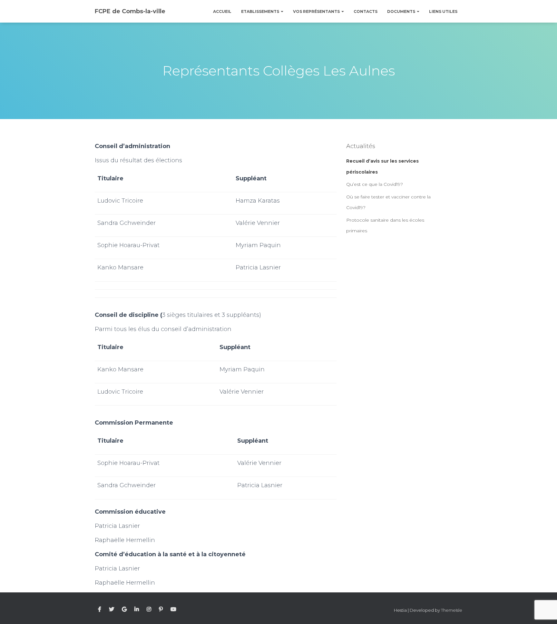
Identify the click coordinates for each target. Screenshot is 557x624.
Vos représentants (317, 11)
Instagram (148, 609)
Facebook (99, 609)
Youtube (173, 609)
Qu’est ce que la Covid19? (374, 184)
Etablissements (260, 11)
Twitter (111, 609)
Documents (401, 11)
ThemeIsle (451, 610)
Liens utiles (443, 11)
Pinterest (161, 609)
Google (124, 609)
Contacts (365, 11)
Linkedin (136, 609)
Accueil (222, 11)
